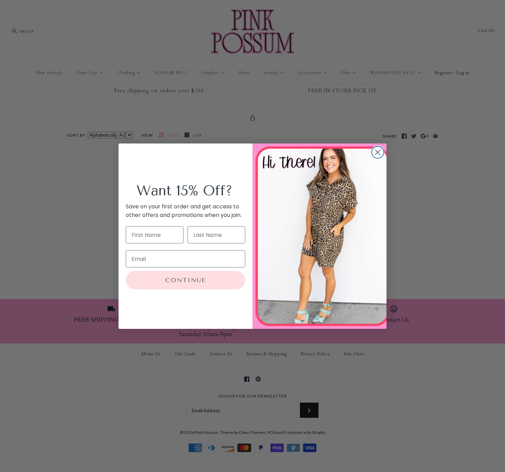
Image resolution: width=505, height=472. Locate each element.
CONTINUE (185, 280)
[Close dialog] (378, 152)
